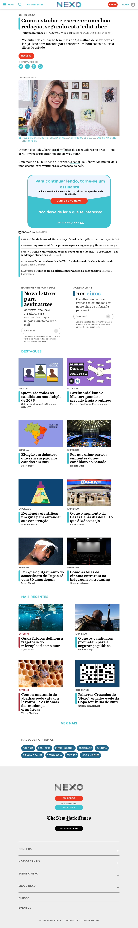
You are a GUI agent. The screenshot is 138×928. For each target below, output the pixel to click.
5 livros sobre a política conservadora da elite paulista (67, 271)
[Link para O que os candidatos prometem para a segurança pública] (97, 617)
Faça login (69, 807)
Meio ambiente (90, 755)
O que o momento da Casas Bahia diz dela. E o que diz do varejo (91, 517)
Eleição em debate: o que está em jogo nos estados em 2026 (39, 458)
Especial (24, 388)
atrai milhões (61, 149)
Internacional (64, 748)
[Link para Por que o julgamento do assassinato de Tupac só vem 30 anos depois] (41, 551)
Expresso (26, 245)
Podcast (72, 388)
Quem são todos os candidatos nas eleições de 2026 (42, 396)
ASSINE (112, 4)
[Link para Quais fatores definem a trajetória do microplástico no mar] (41, 617)
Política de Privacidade (34, 339)
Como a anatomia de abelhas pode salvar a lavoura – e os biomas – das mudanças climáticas (41, 702)
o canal (75, 162)
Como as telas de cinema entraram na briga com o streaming (90, 575)
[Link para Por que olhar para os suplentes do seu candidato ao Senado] (89, 433)
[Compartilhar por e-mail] (33, 66)
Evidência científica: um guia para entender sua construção (41, 517)
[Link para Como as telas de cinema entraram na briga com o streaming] (89, 551)
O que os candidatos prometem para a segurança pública (67, 245)
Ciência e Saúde (32, 755)
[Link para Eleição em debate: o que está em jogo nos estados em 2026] (41, 433)
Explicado (25, 509)
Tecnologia (54, 755)
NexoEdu (26, 56)
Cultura (101, 748)
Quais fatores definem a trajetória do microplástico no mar (68, 239)
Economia (44, 748)
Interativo (27, 261)
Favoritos (27, 271)
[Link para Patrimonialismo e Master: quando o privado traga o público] (89, 372)
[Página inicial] (69, 4)
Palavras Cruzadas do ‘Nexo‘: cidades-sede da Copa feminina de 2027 (98, 698)
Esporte (72, 755)
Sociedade (85, 748)
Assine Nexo (69, 798)
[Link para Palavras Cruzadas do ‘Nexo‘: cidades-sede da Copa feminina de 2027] (97, 673)
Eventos (25, 907)
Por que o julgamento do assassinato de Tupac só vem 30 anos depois (42, 575)
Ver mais (69, 723)
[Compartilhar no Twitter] (27, 66)
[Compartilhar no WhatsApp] (40, 66)
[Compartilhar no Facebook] (21, 66)
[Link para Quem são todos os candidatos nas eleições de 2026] (41, 372)
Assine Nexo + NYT (69, 828)
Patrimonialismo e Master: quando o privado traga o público (90, 396)
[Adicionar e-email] (56, 331)
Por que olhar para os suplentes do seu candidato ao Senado (88, 458)
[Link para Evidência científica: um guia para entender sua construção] (41, 492)
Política (28, 748)
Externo (26, 239)
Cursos (24, 898)
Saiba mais (41, 232)
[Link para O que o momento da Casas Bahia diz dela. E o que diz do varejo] (89, 492)
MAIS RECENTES (35, 4)
